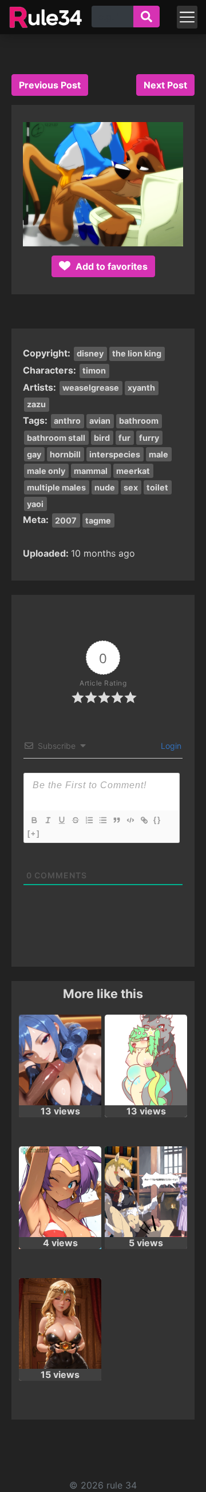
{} (157, 820)
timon (94, 370)
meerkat (133, 471)
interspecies (114, 454)
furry (149, 438)
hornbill (65, 454)
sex (131, 487)
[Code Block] (130, 820)
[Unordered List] (102, 820)
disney (90, 353)
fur (124, 438)
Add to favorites (110, 266)
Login (170, 746)
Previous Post (50, 85)
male (158, 454)
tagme (98, 520)
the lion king (136, 353)
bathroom (139, 420)
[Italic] (47, 820)
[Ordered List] (89, 820)
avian (99, 420)
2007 (66, 520)
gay (34, 454)
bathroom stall (56, 438)
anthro (67, 420)
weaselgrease (90, 387)
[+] (33, 833)
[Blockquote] (116, 820)
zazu (36, 404)
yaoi (35, 504)
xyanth (141, 387)
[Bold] (34, 820)
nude (104, 487)
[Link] (143, 820)
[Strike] (75, 820)
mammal (91, 471)
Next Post (165, 85)
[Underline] (61, 820)
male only (46, 471)
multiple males (56, 487)
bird (102, 438)
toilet (157, 487)
